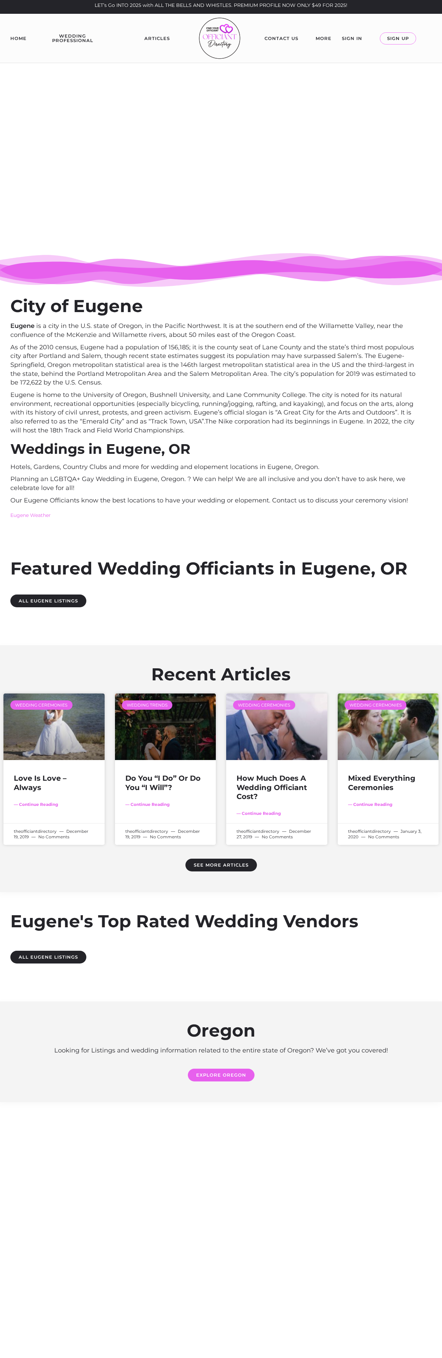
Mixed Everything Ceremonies (381, 782)
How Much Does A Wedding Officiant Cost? (272, 787)
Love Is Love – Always (40, 782)
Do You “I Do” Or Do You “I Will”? (163, 782)
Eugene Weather (30, 515)
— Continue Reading (36, 804)
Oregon (221, 183)
